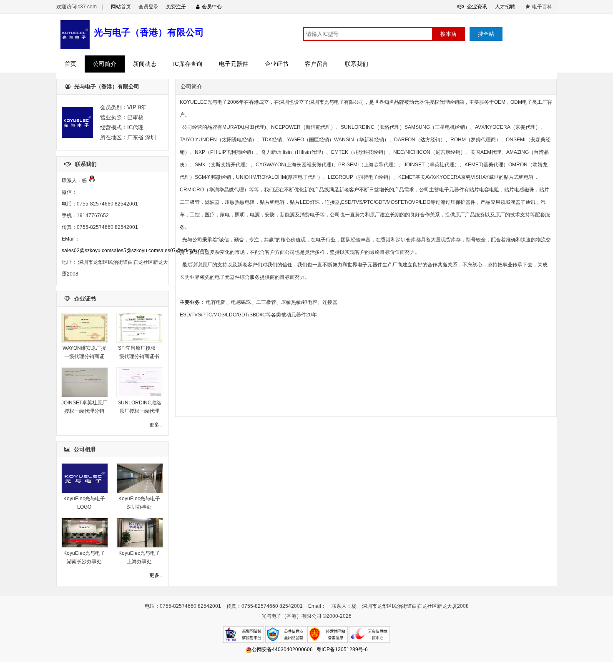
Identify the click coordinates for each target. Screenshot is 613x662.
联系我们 (356, 63)
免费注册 (176, 7)
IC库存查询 (187, 63)
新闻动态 (144, 63)
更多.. (155, 425)
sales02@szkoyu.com (86, 250)
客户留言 (316, 63)
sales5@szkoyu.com (134, 250)
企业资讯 (476, 7)
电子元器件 (233, 63)
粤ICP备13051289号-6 (342, 649)
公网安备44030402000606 (282, 649)
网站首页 (121, 7)
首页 (70, 63)
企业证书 (276, 63)
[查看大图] (84, 341)
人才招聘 (505, 7)
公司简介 (104, 63)
